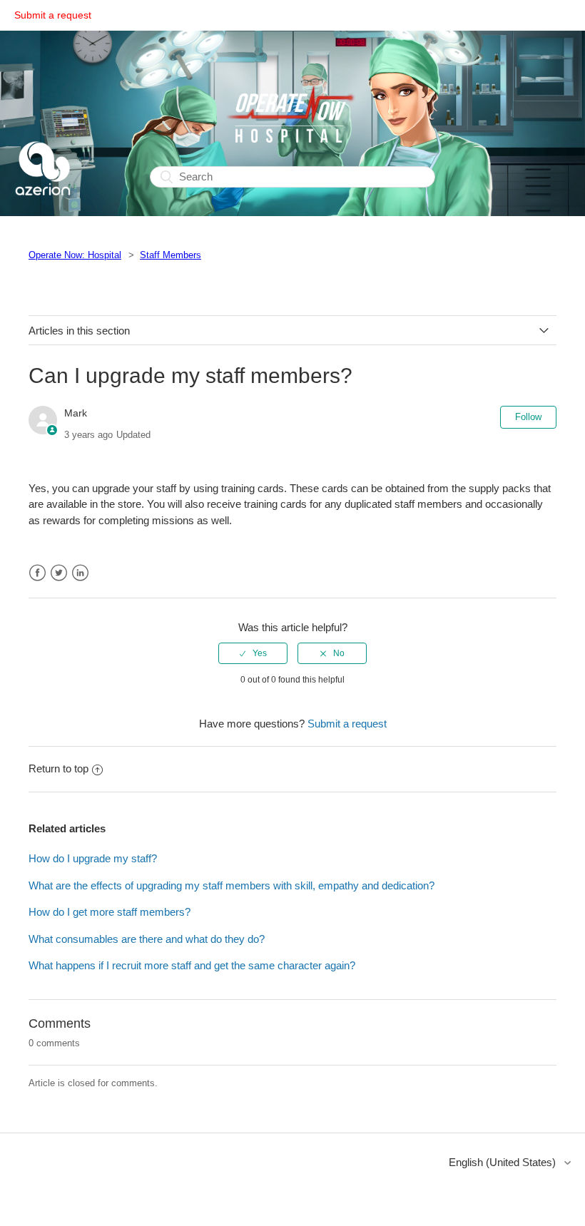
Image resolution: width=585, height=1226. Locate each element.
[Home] (43, 207)
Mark (75, 413)
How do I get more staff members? (109, 912)
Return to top (58, 768)
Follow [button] (528, 417)
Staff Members (170, 255)
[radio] (253, 653)
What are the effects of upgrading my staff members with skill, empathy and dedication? (231, 885)
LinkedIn (80, 573)
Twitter (59, 573)
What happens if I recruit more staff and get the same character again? (192, 965)
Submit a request (52, 15)
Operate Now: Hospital (75, 255)
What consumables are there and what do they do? (147, 939)
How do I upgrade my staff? (93, 858)
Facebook (37, 573)
